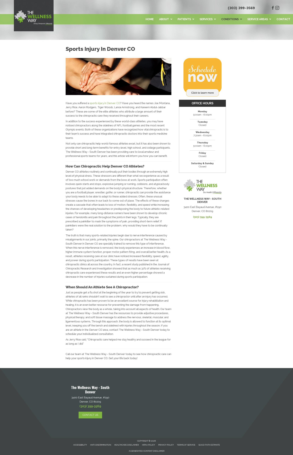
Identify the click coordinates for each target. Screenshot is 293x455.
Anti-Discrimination (100, 445)
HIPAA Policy (148, 445)
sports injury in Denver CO (105, 103)
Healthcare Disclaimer (126, 445)
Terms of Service (186, 445)
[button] (90, 415)
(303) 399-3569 (241, 8)
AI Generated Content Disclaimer (147, 451)
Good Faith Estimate (209, 445)
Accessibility (80, 445)
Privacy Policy (166, 445)
